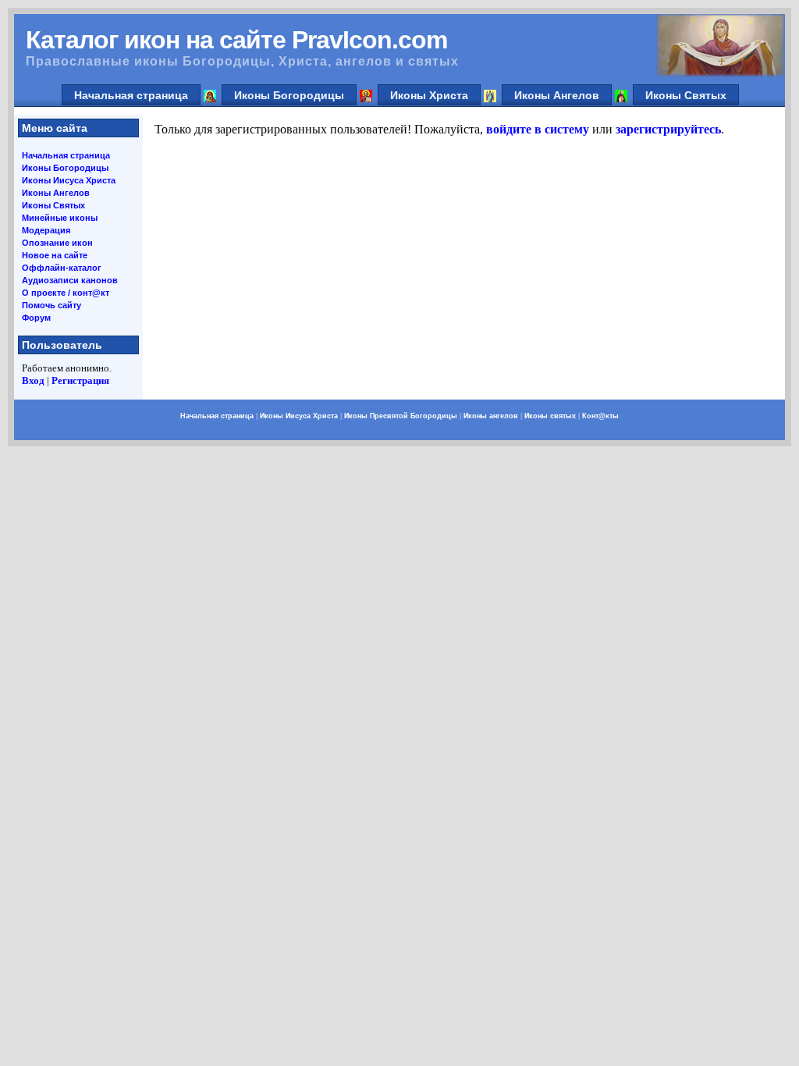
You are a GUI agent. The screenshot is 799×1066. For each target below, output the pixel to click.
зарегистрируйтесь (668, 129)
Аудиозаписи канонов (70, 280)
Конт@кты (600, 416)
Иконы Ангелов (556, 95)
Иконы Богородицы (289, 95)
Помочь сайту (51, 305)
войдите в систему (537, 129)
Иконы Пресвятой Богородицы (400, 416)
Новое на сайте (54, 255)
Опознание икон (57, 242)
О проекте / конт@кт (65, 292)
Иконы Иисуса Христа (68, 180)
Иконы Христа (429, 95)
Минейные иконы (60, 217)
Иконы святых (550, 416)
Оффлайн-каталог (61, 267)
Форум (36, 317)
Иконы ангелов (490, 416)
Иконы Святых (685, 95)
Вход (33, 380)
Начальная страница (131, 95)
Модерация (46, 230)
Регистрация (80, 380)
